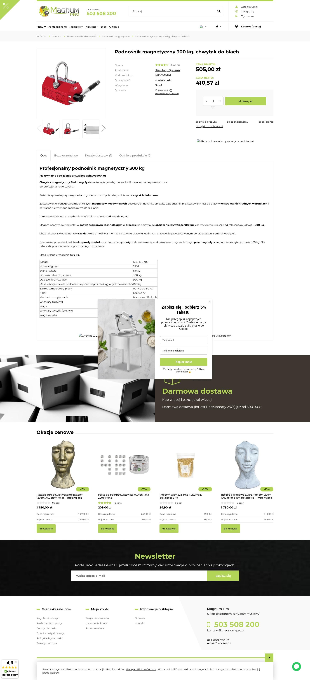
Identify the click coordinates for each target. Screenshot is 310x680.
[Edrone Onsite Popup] (155, 340)
